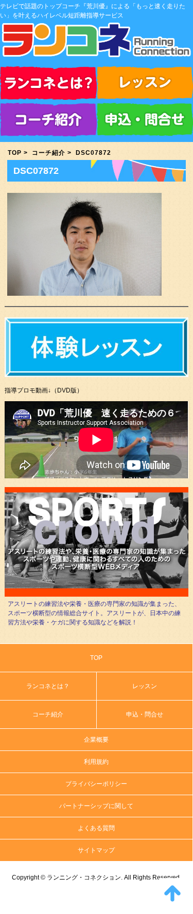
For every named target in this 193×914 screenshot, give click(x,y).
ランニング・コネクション (96, 43)
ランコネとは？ (48, 84)
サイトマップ (96, 850)
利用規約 (96, 761)
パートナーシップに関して (96, 806)
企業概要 (96, 739)
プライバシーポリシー (96, 783)
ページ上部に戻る (172, 893)
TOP (15, 152)
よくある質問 (96, 828)
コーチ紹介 (48, 121)
